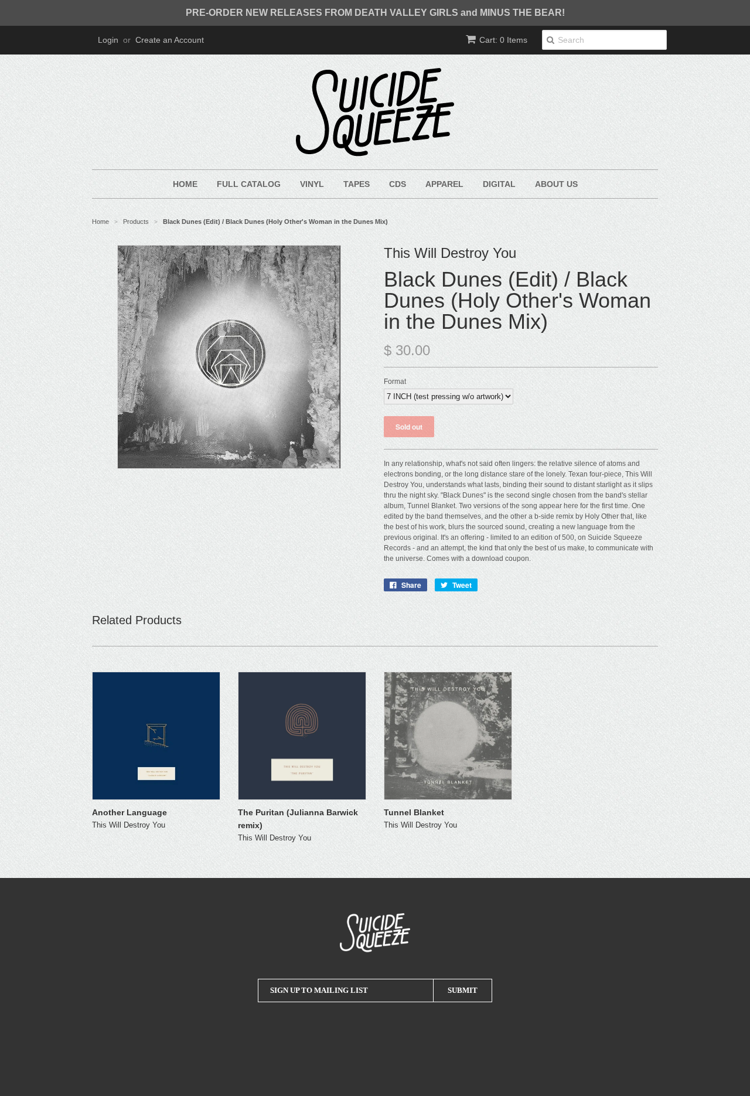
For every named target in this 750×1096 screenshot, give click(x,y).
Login (108, 40)
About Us (556, 184)
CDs (397, 184)
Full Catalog (249, 184)
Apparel (444, 184)
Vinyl (312, 184)
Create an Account (169, 40)
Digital (499, 184)
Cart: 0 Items (503, 40)
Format (395, 381)
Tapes (356, 184)
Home (185, 184)
